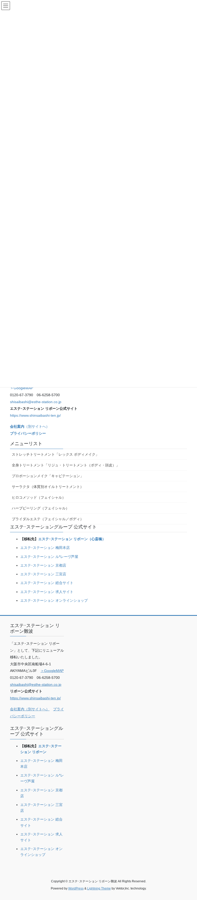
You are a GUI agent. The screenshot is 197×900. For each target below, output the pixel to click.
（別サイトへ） (30, 426)
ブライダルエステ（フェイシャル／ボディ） (48, 519)
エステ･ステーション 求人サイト (46, 592)
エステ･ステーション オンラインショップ (54, 600)
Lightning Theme (99, 888)
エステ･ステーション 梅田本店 (45, 548)
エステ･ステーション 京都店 (43, 565)
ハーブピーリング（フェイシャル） (40, 508)
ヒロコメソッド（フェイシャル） (39, 497)
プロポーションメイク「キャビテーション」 (48, 476)
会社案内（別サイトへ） (30, 709)
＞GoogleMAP (21, 388)
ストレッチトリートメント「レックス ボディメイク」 (55, 454)
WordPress (76, 888)
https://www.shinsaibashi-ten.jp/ (35, 415)
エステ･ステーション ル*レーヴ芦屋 (49, 557)
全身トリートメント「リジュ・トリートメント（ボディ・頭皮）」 (66, 465)
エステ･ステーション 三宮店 (43, 574)
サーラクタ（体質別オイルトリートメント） (48, 487)
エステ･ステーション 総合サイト (46, 583)
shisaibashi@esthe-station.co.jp (35, 402)
